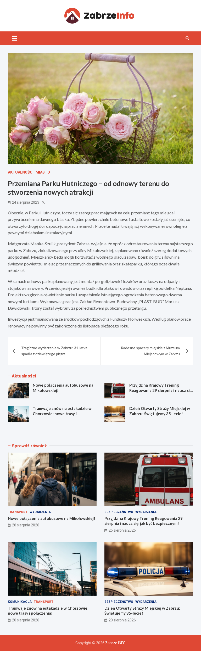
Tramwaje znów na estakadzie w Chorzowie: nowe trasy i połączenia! (62, 413)
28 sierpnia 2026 (25, 525)
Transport (17, 512)
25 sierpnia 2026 (122, 530)
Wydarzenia (40, 512)
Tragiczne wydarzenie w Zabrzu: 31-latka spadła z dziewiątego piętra (54, 351)
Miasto (43, 172)
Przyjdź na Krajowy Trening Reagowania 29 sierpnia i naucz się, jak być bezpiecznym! (161, 390)
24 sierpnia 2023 (25, 202)
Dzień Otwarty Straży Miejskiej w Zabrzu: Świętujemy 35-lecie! (159, 411)
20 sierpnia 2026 (25, 620)
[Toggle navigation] (14, 38)
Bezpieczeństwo (118, 512)
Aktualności (21, 172)
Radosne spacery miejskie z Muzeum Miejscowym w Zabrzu (150, 351)
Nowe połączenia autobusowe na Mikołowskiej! (51, 518)
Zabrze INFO (115, 643)
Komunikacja (20, 602)
